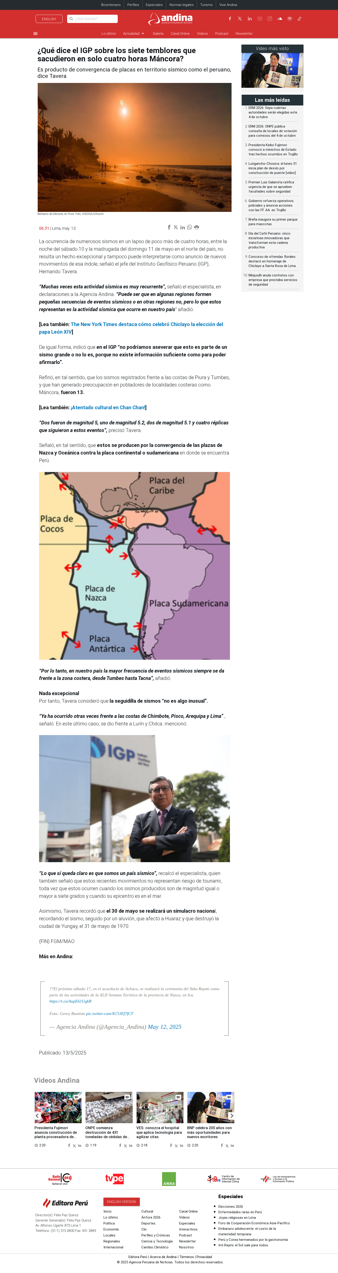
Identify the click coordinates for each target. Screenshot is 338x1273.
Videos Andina (57, 1080)
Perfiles (133, 5)
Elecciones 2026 (230, 1207)
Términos (186, 1257)
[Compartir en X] (74, 1145)
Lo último (109, 33)
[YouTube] (259, 18)
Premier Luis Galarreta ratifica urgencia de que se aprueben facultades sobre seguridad (271, 186)
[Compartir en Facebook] (69, 1145)
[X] (239, 18)
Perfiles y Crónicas (155, 1235)
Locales (109, 1235)
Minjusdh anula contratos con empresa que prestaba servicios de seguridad (273, 280)
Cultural (147, 1211)
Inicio (107, 1211)
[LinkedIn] (249, 18)
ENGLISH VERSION (121, 1202)
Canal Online (180, 33)
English (49, 19)
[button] (37, 1116)
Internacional (113, 1247)
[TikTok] (299, 18)
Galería (158, 33)
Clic (144, 1229)
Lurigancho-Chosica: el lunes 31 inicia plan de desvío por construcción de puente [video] (273, 168)
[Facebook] (230, 18)
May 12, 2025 (164, 1026)
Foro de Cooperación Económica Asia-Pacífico (254, 1223)
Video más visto (272, 48)
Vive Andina (228, 5)
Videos (202, 33)
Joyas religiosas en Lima (237, 1218)
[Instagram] (269, 18)
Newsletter (244, 33)
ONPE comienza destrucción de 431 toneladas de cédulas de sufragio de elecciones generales (106, 1137)
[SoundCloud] (279, 18)
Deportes (148, 1223)
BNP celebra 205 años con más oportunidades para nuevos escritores (209, 1132)
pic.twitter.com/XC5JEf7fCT (109, 1013)
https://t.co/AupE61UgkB (70, 1001)
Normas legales (181, 5)
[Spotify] (289, 18)
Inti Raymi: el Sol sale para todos (243, 1245)
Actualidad (134, 33)
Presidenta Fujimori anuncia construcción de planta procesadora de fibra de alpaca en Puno (55, 1135)
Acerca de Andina (163, 1257)
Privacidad (204, 1257)
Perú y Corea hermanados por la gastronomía (253, 1240)
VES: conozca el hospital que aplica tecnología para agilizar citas (159, 1132)
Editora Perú (138, 1257)
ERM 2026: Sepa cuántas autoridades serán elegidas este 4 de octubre (273, 112)
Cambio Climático (155, 1247)
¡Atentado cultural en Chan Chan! (108, 407)
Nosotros (186, 1247)
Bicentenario (111, 5)
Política (109, 1223)
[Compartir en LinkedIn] (79, 1145)
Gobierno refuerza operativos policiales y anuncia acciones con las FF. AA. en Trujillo (271, 205)
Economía (111, 1229)
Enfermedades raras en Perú (240, 1212)
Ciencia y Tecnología (157, 1241)
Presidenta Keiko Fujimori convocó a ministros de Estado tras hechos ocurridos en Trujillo (273, 149)
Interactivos (188, 1229)
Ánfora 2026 (150, 1217)
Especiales (154, 5)
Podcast (221, 33)
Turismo (206, 5)
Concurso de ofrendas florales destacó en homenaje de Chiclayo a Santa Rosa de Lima (272, 261)
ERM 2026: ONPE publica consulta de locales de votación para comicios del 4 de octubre (273, 131)
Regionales (111, 1241)
